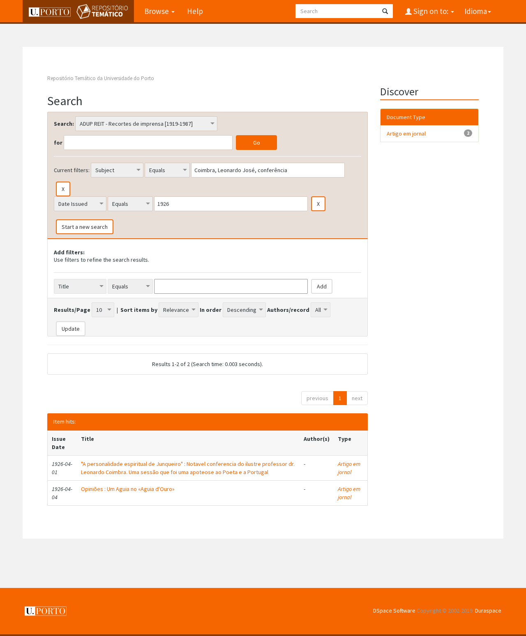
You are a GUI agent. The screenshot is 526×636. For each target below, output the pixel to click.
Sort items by (138, 309)
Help (195, 11)
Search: (64, 123)
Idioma (475, 11)
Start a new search (85, 226)
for (58, 142)
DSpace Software (394, 610)
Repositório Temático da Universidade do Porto (100, 78)
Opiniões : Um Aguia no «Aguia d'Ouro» (128, 489)
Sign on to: (431, 11)
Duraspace (488, 610)
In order (210, 309)
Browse (157, 11)
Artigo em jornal (349, 468)
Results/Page (72, 309)
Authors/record (288, 309)
